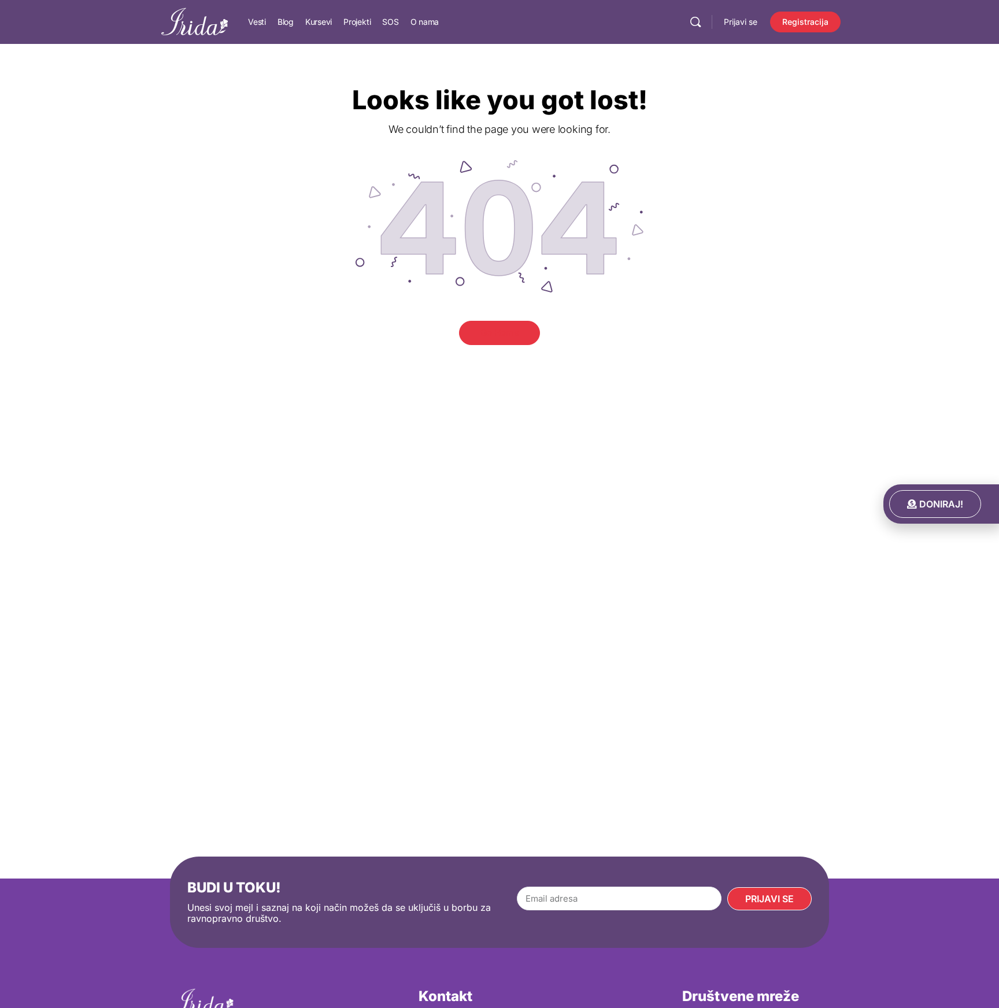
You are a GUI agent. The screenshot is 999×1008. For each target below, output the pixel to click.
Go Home (499, 332)
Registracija (805, 22)
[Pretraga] (695, 22)
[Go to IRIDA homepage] (194, 21)
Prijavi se (740, 22)
